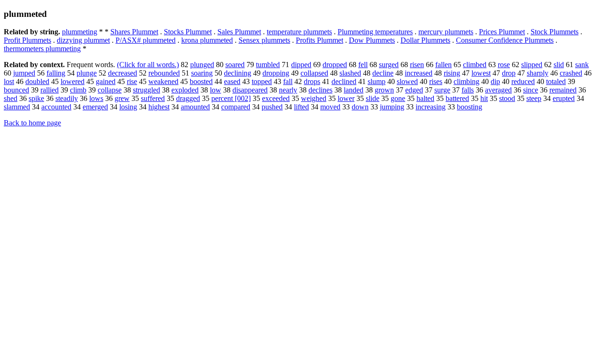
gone (398, 98)
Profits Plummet (319, 40)
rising (452, 73)
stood (507, 98)
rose (504, 65)
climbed (474, 65)
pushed (272, 107)
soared (235, 65)
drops (312, 81)
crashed (571, 73)
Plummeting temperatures (375, 32)
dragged (188, 98)
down (360, 107)
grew (122, 98)
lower (346, 98)
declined (343, 81)
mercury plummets (445, 32)
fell (363, 65)
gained (106, 81)
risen (417, 65)
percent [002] (231, 98)
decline (382, 73)
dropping (275, 73)
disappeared (250, 90)
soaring (202, 73)
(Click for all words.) (148, 65)
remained (563, 90)
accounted (56, 107)
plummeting (79, 32)
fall (288, 81)
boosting (469, 107)
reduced (523, 81)
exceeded (276, 98)
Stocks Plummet (188, 32)
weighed (313, 98)
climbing (466, 81)
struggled (146, 90)
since (530, 90)
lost (9, 81)
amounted (195, 107)
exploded (185, 90)
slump (376, 81)
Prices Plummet (502, 32)
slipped (531, 65)
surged (389, 65)
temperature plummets (299, 32)
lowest (481, 73)
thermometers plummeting (42, 49)
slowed (407, 81)
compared (235, 107)
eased (232, 81)
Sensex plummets (264, 40)
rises (435, 81)
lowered (73, 81)
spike (36, 98)
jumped (24, 73)
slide (372, 98)
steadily (66, 98)
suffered (153, 98)
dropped (335, 65)
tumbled (268, 65)
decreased (122, 73)
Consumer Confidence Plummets (505, 40)
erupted (564, 98)
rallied (49, 90)
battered (457, 98)
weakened (163, 81)
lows (96, 98)
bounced (16, 90)
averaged (498, 90)
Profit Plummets (27, 40)
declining (237, 73)
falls (468, 90)
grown (384, 90)
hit (484, 98)
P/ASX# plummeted (146, 40)
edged (414, 90)
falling (55, 73)
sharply (537, 73)
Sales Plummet (239, 32)
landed (353, 90)
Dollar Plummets (425, 40)
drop (509, 73)
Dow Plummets (372, 40)
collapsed (314, 73)
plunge (87, 73)
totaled (556, 81)
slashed (350, 73)
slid (559, 65)
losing (128, 107)
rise (132, 81)
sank (582, 65)
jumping (392, 107)
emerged (95, 107)
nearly (288, 90)
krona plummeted (207, 40)
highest (159, 107)
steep (533, 98)
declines (320, 90)
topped (262, 81)
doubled (37, 81)
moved (330, 107)
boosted (201, 81)
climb (78, 90)
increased (418, 73)
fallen (443, 65)
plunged (202, 65)
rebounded (164, 73)
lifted (301, 107)
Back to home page (32, 123)
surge (442, 90)
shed (10, 98)
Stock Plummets (554, 32)
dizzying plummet (83, 40)
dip (495, 81)
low (215, 90)
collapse (110, 90)
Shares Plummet (134, 32)
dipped (301, 65)
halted (425, 98)
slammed (17, 107)
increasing (431, 107)
